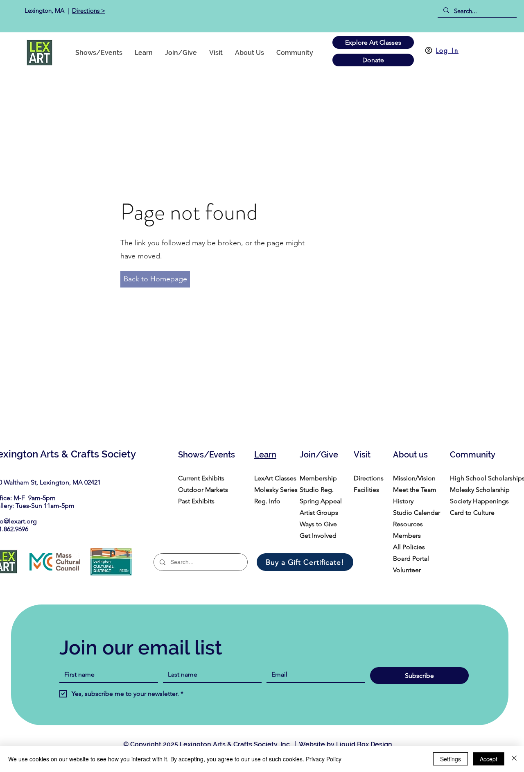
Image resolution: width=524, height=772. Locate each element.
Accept (488, 759)
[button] (294, 52)
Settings (450, 759)
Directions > (88, 10)
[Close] (514, 758)
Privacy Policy (323, 759)
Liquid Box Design (364, 744)
